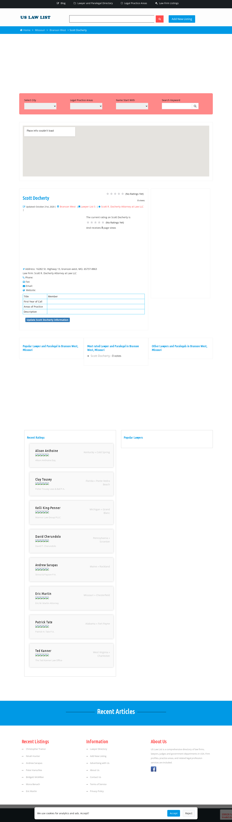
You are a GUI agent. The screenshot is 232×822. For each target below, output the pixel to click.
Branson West (58, 30)
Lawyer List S (88, 206)
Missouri (40, 30)
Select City (30, 100)
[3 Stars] (115, 193)
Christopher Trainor (35, 748)
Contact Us (95, 777)
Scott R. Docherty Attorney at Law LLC (122, 206)
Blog (63, 3)
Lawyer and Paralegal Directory (95, 3)
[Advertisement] (116, 62)
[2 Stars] (111, 193)
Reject (188, 813)
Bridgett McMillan (34, 777)
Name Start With (125, 100)
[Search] (160, 19)
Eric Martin (31, 791)
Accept (173, 813)
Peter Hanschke (33, 770)
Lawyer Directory (98, 748)
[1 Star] (107, 193)
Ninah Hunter (32, 756)
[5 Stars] (122, 193)
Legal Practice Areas (135, 3)
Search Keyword (171, 100)
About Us (94, 770)
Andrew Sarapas (33, 763)
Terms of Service (98, 784)
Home (26, 30)
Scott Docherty (100, 356)
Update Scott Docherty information (47, 319)
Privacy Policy (97, 791)
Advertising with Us (99, 763)
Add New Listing (182, 19)
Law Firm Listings (168, 3)
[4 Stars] (119, 193)
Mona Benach (32, 784)
